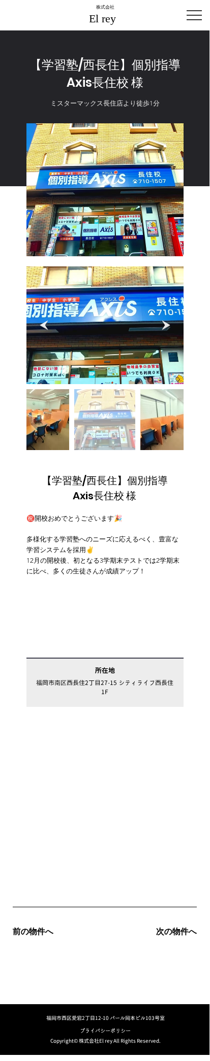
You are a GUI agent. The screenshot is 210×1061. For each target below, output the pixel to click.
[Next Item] (166, 325)
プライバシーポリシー (105, 1030)
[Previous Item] (44, 325)
